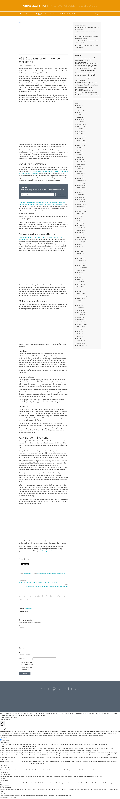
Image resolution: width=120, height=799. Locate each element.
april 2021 (79, 169)
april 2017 (79, 279)
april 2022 (79, 152)
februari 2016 (80, 312)
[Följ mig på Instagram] (75, 702)
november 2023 (80, 124)
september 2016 (81, 296)
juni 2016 (79, 303)
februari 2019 (80, 227)
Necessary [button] (3, 738)
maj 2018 (79, 249)
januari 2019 (80, 230)
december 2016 (80, 289)
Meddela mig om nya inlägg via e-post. (26, 668)
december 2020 (80, 178)
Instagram (88, 78)
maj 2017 (79, 277)
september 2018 (81, 239)
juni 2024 (79, 112)
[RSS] (94, 702)
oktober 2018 (80, 237)
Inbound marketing (84, 73)
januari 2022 (80, 157)
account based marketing (80, 58)
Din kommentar (23, 626)
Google (77, 73)
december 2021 (80, 159)
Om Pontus (29, 14)
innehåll (92, 75)
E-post (24, 653)
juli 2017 (79, 272)
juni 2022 (79, 147)
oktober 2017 (80, 265)
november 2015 (80, 319)
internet (94, 78)
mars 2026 (79, 107)
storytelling (91, 90)
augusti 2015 (80, 326)
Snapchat (81, 87)
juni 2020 (79, 190)
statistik (85, 90)
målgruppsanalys (80, 85)
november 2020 (80, 180)
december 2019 (80, 204)
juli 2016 (79, 300)
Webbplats (22, 658)
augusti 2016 (80, 298)
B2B (80, 60)
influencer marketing (51, 573)
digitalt (92, 65)
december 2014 (80, 345)
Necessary (5, 740)
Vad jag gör (39, 14)
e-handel (83, 71)
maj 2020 (79, 192)
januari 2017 (80, 286)
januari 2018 (80, 258)
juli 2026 (79, 105)
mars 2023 (79, 128)
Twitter (82, 95)
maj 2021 (79, 166)
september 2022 (81, 143)
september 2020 (81, 185)
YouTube (96, 95)
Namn (21, 647)
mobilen (96, 82)
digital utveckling (89, 68)
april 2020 (79, 194)
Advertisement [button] (4, 785)
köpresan (77, 80)
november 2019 (80, 206)
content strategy (91, 63)
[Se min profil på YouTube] (55, 702)
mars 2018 (79, 253)
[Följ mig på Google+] (65, 702)
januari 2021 (80, 176)
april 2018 (79, 251)
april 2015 (79, 336)
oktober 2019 (80, 209)
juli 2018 (79, 244)
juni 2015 (79, 331)
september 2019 (81, 211)
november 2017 (80, 263)
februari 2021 (80, 173)
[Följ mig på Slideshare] (84, 702)
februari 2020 (80, 199)
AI (86, 58)
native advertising (92, 85)
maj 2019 (79, 220)
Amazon (89, 58)
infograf (85, 75)
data (97, 63)
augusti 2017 (80, 270)
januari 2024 (80, 121)
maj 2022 (79, 150)
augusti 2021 (80, 164)
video (92, 95)
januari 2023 (80, 133)
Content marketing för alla (68, 14)
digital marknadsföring (82, 66)
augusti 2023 (80, 126)
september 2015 (81, 324)
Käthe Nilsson (28, 608)
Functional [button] (3, 765)
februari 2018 (80, 256)
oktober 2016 (80, 293)
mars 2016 (79, 310)
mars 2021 (79, 171)
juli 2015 (79, 329)
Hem (21, 14)
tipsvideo (94, 92)
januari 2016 (80, 314)
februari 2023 (80, 131)
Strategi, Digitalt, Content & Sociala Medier (60, 5)
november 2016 (80, 291)
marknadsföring (61, 573)
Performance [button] (4, 772)
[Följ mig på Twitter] (25, 702)
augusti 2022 (80, 145)
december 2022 (80, 136)
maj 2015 (79, 333)
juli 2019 (79, 216)
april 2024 (79, 117)
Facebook (91, 70)
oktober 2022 (80, 140)
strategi (78, 92)
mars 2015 (79, 338)
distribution (78, 70)
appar (77, 60)
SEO (76, 87)
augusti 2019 (80, 213)
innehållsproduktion (80, 78)
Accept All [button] (13, 717)
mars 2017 (79, 282)
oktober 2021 (80, 162)
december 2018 (80, 232)
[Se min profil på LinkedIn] (35, 702)
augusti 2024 (80, 110)
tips (82, 92)
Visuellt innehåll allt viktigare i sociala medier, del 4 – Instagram (38, 582)
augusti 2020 (80, 187)
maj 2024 (79, 114)
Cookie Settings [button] (5, 717)
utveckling (86, 95)
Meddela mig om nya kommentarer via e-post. (27, 663)
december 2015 (80, 317)
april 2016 (79, 307)
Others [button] (2, 791)
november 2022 (80, 138)
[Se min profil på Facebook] (45, 702)
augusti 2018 (80, 242)
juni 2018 (79, 246)
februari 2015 (80, 340)
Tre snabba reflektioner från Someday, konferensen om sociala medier (46, 586)
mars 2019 (79, 225)
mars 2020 (79, 197)
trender (77, 95)
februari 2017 (80, 284)
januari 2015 (80, 343)
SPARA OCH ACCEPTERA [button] (8, 798)
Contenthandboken (51, 14)
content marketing (41, 573)
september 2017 (81, 267)
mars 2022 (79, 154)
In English (97, 14)
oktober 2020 (80, 183)
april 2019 (79, 223)
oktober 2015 (80, 322)
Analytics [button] (3, 778)
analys (94, 58)
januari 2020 (80, 201)
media (92, 82)
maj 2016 (79, 305)
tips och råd (87, 92)
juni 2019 (79, 218)
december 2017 (80, 260)
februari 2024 (80, 119)
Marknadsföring (27, 573)
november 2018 (80, 234)
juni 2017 (79, 274)
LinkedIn (82, 80)
